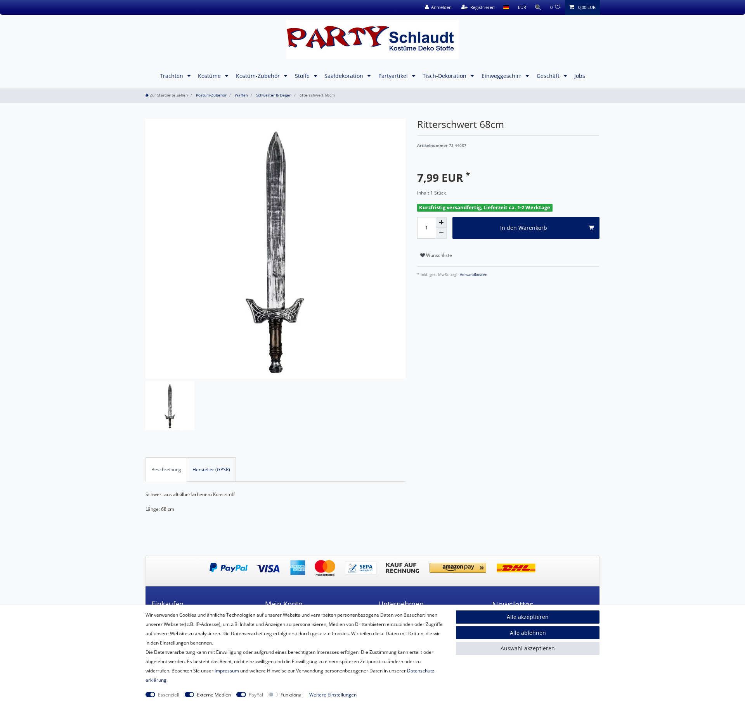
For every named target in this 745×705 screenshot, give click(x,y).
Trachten (172, 75)
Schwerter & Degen (273, 95)
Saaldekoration (344, 75)
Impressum (227, 670)
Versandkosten (473, 274)
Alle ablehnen (528, 632)
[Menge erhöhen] (441, 222)
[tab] (166, 469)
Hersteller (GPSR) (211, 469)
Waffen (241, 95)
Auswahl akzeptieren (528, 648)
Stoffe (303, 75)
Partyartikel (393, 75)
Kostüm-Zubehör (258, 75)
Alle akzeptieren (528, 617)
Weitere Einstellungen (333, 694)
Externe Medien (214, 694)
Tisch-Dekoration (445, 75)
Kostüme (210, 75)
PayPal (256, 694)
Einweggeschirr (502, 75)
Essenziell (168, 694)
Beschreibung (166, 469)
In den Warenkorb (523, 227)
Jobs (579, 75)
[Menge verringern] (441, 233)
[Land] (506, 7)
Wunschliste (438, 255)
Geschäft (549, 75)
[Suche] (538, 7)
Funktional (292, 694)
